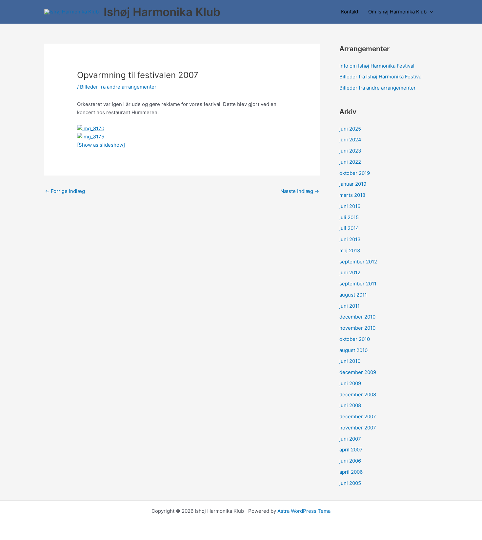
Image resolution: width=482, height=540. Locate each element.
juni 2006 (350, 461)
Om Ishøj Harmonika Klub (397, 12)
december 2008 (357, 394)
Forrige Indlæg (65, 191)
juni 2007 (350, 439)
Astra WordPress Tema (304, 511)
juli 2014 (349, 228)
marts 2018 (352, 195)
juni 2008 (350, 405)
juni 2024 (350, 139)
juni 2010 (349, 361)
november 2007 (357, 428)
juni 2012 (349, 272)
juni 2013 (350, 239)
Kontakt (349, 12)
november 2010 (357, 328)
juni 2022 (350, 162)
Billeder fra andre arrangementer (118, 87)
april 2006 (351, 472)
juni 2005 (350, 483)
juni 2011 (349, 306)
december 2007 (357, 416)
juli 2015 (349, 217)
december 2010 (357, 317)
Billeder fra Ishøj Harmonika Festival (381, 76)
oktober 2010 (354, 339)
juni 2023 (350, 151)
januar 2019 (352, 184)
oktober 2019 (354, 173)
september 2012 (358, 262)
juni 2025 (350, 129)
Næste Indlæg (299, 191)
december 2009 (357, 372)
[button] (430, 11)
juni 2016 (349, 206)
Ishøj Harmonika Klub (162, 12)
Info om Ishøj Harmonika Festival (376, 66)
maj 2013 (349, 250)
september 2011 (357, 283)
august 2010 (353, 350)
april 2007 (351, 450)
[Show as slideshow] (101, 145)
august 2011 (353, 295)
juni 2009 (350, 383)
